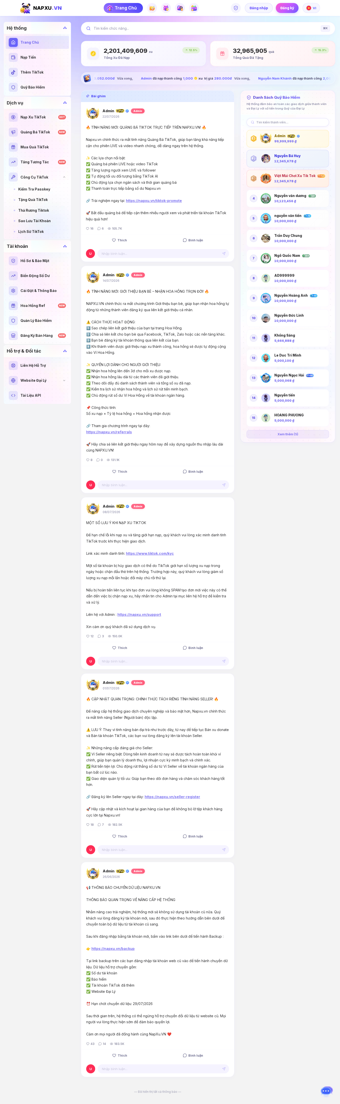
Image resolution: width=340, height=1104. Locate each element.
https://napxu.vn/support (139, 614)
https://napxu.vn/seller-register (172, 797)
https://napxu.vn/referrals (109, 432)
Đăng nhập (259, 8)
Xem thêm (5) (288, 434)
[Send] (224, 254)
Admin (108, 111)
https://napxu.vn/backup (113, 948)
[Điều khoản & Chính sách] (236, 8)
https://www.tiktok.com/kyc (150, 553)
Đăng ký (287, 8)
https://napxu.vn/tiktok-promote (154, 200)
